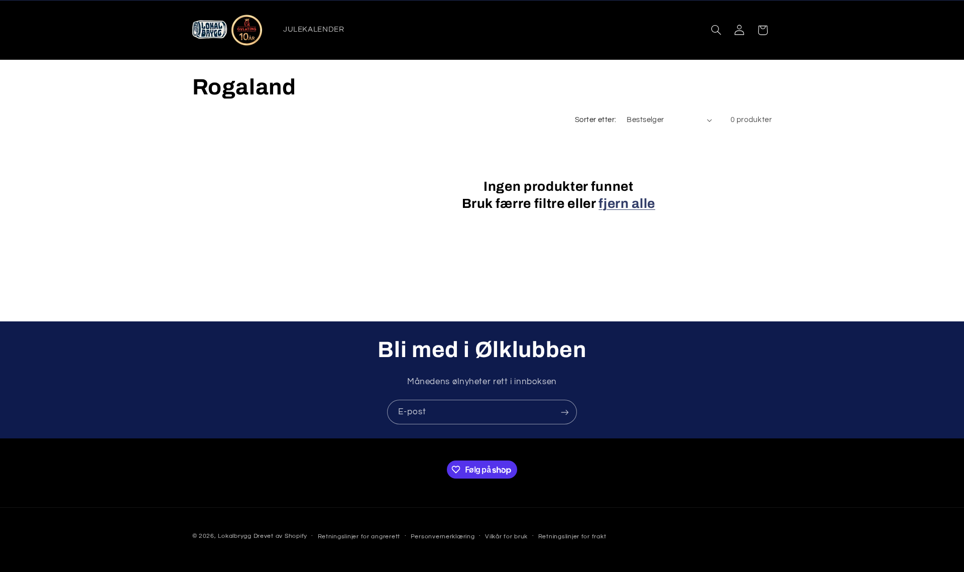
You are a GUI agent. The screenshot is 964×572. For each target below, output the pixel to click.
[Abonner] (564, 412)
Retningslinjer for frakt (572, 536)
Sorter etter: (595, 120)
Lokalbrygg (234, 536)
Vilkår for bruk (506, 536)
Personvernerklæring (443, 536)
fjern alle (626, 203)
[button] (716, 30)
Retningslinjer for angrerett (359, 536)
